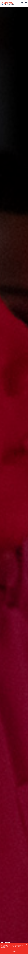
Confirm (14, 951)
